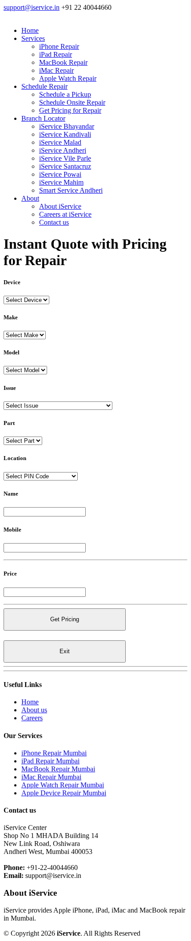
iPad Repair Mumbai (50, 761)
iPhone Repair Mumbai (54, 753)
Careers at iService (65, 214)
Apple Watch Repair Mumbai (62, 785)
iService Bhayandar (66, 126)
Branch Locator (43, 118)
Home (30, 30)
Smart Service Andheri (71, 190)
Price (10, 573)
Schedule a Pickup (65, 94)
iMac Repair (56, 70)
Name (11, 493)
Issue (10, 388)
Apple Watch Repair (67, 78)
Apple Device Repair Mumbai (63, 793)
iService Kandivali (65, 134)
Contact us (54, 222)
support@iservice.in (32, 7)
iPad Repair (55, 54)
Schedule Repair (44, 86)
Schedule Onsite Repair (72, 102)
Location (15, 458)
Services (33, 38)
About (30, 198)
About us (34, 710)
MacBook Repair (63, 62)
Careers (32, 718)
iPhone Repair (59, 46)
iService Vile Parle (65, 158)
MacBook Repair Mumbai (58, 769)
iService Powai (60, 174)
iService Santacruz (65, 166)
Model (12, 352)
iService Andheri (62, 150)
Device (12, 282)
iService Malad (60, 142)
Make (11, 317)
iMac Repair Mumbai (51, 777)
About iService (60, 206)
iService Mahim (61, 182)
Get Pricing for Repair (70, 110)
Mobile (12, 529)
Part (9, 423)
